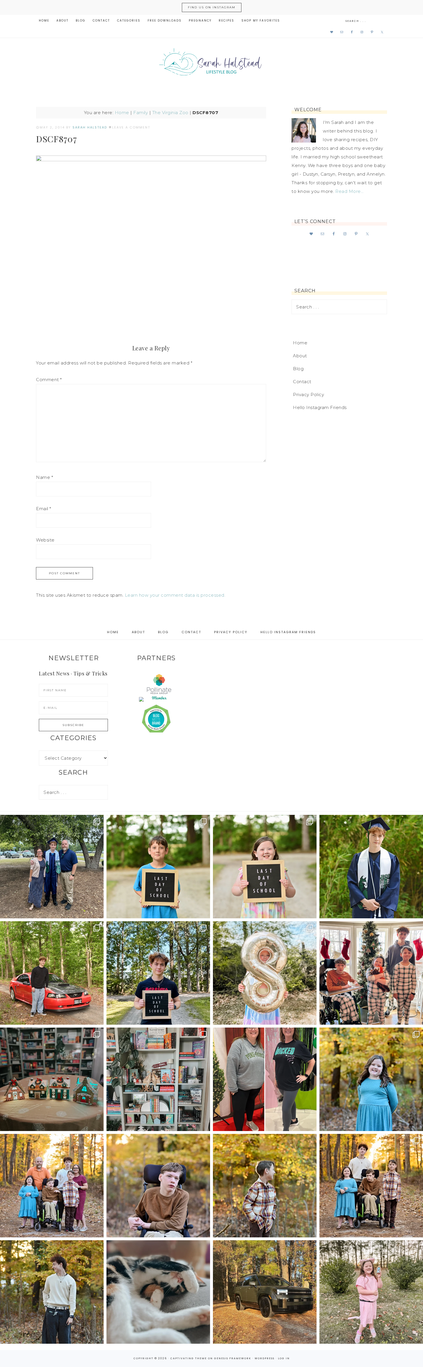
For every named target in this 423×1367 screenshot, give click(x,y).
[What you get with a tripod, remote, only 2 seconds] (52, 1185)
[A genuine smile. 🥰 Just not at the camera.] (265, 1185)
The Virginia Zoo (170, 112)
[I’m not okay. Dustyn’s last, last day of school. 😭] (158, 973)
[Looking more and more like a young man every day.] (158, 1185)
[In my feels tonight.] (371, 866)
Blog (298, 368)
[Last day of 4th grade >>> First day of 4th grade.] (158, 866)
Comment (49, 379)
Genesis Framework (232, 1358)
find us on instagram (211, 7)
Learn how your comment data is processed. (175, 595)
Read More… (349, 191)
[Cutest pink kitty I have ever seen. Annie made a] (371, 1292)
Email (43, 508)
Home (122, 112)
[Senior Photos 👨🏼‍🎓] (52, 973)
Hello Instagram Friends (320, 407)
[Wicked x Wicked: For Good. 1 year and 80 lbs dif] (265, 1079)
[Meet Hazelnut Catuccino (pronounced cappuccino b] (158, 1292)
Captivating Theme (188, 1358)
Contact (302, 381)
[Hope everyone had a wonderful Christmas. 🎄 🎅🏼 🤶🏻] (371, 973)
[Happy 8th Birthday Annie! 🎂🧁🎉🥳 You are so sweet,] (265, 973)
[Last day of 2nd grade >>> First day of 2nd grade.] (265, 866)
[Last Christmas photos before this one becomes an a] (52, 1292)
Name (44, 477)
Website (45, 540)
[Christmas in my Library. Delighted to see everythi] (158, 1079)
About (300, 355)
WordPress (265, 1358)
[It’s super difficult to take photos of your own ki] (371, 1185)
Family (140, 112)
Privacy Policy (308, 394)
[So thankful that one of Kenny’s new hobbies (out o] (265, 1292)
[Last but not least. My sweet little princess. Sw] (371, 1079)
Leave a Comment (131, 127)
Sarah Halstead (211, 63)
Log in (284, 1358)
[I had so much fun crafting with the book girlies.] (52, 1079)
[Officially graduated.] (52, 866)
